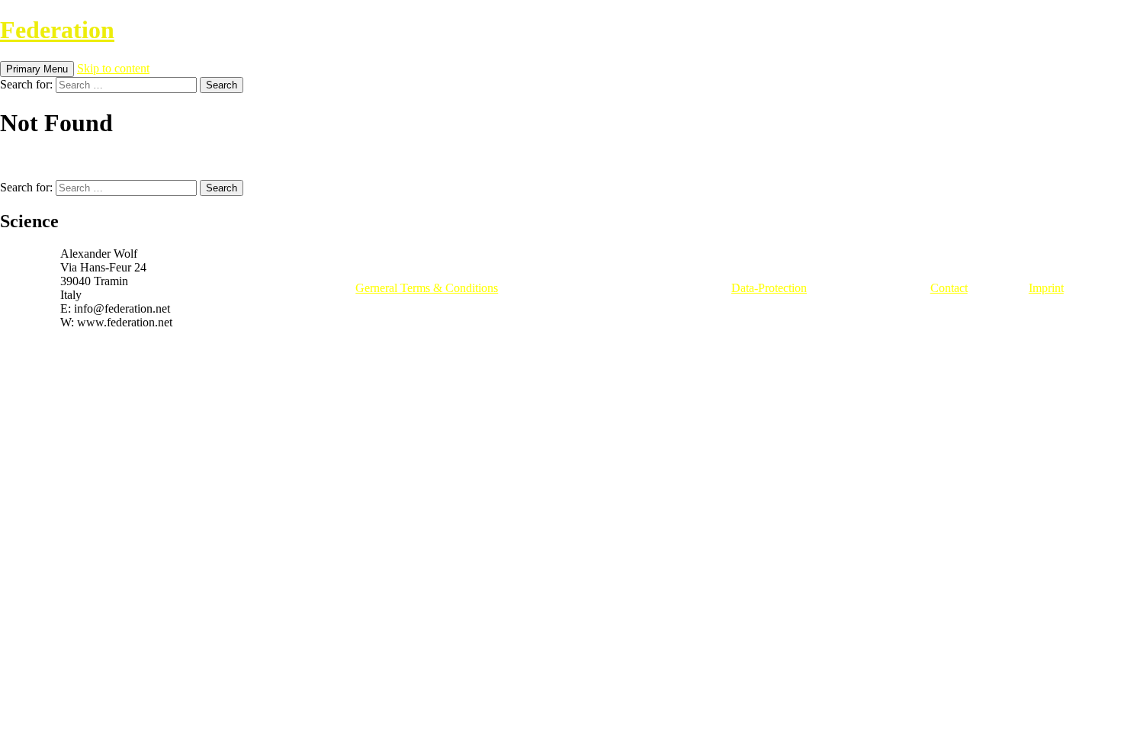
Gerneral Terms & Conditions (426, 287)
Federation (57, 29)
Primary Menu (37, 69)
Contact (949, 287)
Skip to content (113, 68)
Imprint (1046, 287)
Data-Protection (769, 287)
